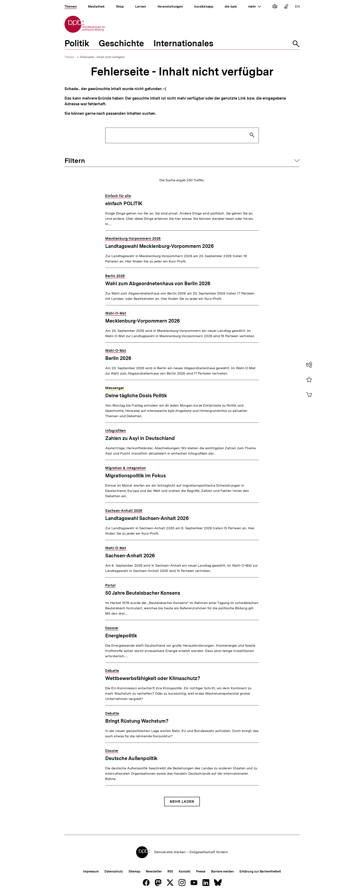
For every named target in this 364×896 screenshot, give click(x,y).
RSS (170, 871)
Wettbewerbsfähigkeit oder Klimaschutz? (152, 678)
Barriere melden (222, 871)
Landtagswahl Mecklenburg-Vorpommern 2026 (159, 246)
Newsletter (154, 871)
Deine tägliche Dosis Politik (136, 395)
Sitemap (134, 871)
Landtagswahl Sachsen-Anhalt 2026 (147, 518)
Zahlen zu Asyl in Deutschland (140, 438)
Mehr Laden (182, 801)
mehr (254, 6)
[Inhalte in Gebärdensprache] (286, 7)
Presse (200, 871)
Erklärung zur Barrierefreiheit (260, 871)
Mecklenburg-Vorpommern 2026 (142, 321)
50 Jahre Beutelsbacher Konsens (142, 593)
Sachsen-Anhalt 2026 (130, 555)
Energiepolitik (121, 635)
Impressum (91, 871)
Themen (69, 57)
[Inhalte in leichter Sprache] (274, 7)
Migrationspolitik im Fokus (135, 475)
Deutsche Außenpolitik (131, 758)
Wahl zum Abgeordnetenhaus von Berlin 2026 (157, 283)
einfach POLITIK (123, 203)
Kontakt (184, 871)
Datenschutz (113, 871)
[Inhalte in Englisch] (297, 7)
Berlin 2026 (118, 358)
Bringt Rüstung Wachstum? (136, 721)
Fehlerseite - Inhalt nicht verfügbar (102, 57)
